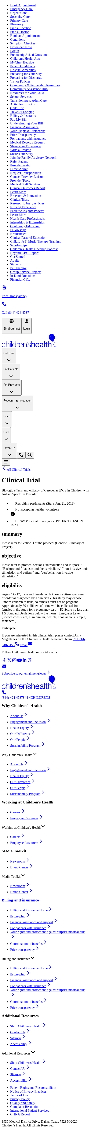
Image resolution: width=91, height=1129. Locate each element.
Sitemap (15, 1038)
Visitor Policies (20, 81)
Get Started (17, 256)
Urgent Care (18, 13)
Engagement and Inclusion (28, 722)
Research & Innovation (25, 195)
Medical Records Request (27, 142)
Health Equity (19, 728)
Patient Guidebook (22, 66)
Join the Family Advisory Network (33, 157)
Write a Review (20, 150)
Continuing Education (25, 226)
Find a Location (20, 28)
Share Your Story (21, 154)
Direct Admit (19, 169)
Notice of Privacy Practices (28, 1091)
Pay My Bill (18, 119)
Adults (14, 260)
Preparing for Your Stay (26, 74)
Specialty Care (20, 16)
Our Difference (20, 734)
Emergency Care (21, 9)
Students (16, 264)
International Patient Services (29, 1110)
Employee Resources (24, 818)
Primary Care (19, 20)
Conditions (17, 39)
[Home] (45, 341)
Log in (14, 51)
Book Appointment (23, 5)
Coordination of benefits (26, 943)
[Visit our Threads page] (29, 661)
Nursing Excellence (23, 207)
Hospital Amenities (23, 70)
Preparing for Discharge (26, 77)
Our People (17, 739)
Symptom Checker (22, 43)
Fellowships (18, 230)
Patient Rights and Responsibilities (33, 1087)
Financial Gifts (20, 279)
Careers (15, 812)
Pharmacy (16, 24)
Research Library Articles (27, 203)
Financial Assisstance (24, 127)
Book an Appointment (25, 35)
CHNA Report (20, 1114)
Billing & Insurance (23, 115)
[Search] (29, 455)
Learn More (18, 192)
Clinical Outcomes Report (27, 188)
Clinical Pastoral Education (28, 237)
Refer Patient (19, 161)
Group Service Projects (25, 272)
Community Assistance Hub (29, 89)
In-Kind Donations (22, 275)
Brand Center (19, 867)
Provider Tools (20, 180)
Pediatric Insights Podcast (27, 211)
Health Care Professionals (27, 218)
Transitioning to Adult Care (28, 100)
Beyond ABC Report (24, 253)
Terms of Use (19, 1095)
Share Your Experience (25, 146)
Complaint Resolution (24, 1106)
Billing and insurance (20, 900)
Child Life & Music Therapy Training (35, 241)
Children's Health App (25, 58)
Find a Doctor (19, 32)
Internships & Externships (27, 222)
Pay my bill (17, 916)
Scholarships (18, 245)
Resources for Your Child (27, 93)
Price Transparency (23, 135)
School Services (21, 96)
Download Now (21, 47)
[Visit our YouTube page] (19, 661)
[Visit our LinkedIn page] (24, 661)
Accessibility (18, 1044)
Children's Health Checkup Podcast (34, 249)
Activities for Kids (22, 104)
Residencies (18, 234)
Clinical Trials (19, 199)
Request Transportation (25, 173)
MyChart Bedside (22, 62)
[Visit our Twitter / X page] (9, 661)
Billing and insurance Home (29, 910)
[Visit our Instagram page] (14, 661)
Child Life (17, 108)
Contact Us (17, 1032)
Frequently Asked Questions (29, 55)
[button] (45, 754)
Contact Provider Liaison (27, 176)
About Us (16, 716)
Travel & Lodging (22, 112)
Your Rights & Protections (27, 131)
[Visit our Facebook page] (4, 661)
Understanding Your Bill (26, 123)
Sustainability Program (25, 745)
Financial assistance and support (31, 922)
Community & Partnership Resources (35, 85)
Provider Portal (20, 165)
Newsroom (17, 861)
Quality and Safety (22, 1103)
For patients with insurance (28, 138)
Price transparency (22, 949)
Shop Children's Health (25, 1026)
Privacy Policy (20, 1099)
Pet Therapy (18, 268)
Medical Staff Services (25, 184)
